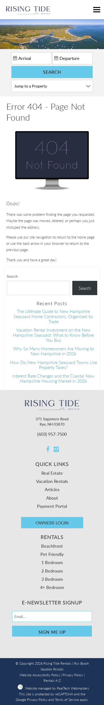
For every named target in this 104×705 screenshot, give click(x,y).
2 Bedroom (52, 571)
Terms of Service (67, 699)
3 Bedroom (52, 579)
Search (52, 72)
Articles (52, 489)
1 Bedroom (52, 562)
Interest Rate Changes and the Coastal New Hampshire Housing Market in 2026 (53, 378)
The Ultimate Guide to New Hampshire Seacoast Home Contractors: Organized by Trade (53, 316)
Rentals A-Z (52, 680)
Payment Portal (52, 506)
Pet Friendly (52, 554)
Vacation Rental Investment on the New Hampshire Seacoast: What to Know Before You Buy (53, 335)
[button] (96, 9)
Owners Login (52, 523)
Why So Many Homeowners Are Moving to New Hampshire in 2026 (53, 350)
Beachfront (52, 546)
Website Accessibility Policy (40, 675)
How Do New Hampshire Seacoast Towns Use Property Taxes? (53, 364)
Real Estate (52, 473)
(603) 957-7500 (52, 434)
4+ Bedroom (52, 587)
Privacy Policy (73, 675)
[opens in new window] (48, 450)
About (52, 498)
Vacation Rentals (52, 481)
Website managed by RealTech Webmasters (57, 688)
